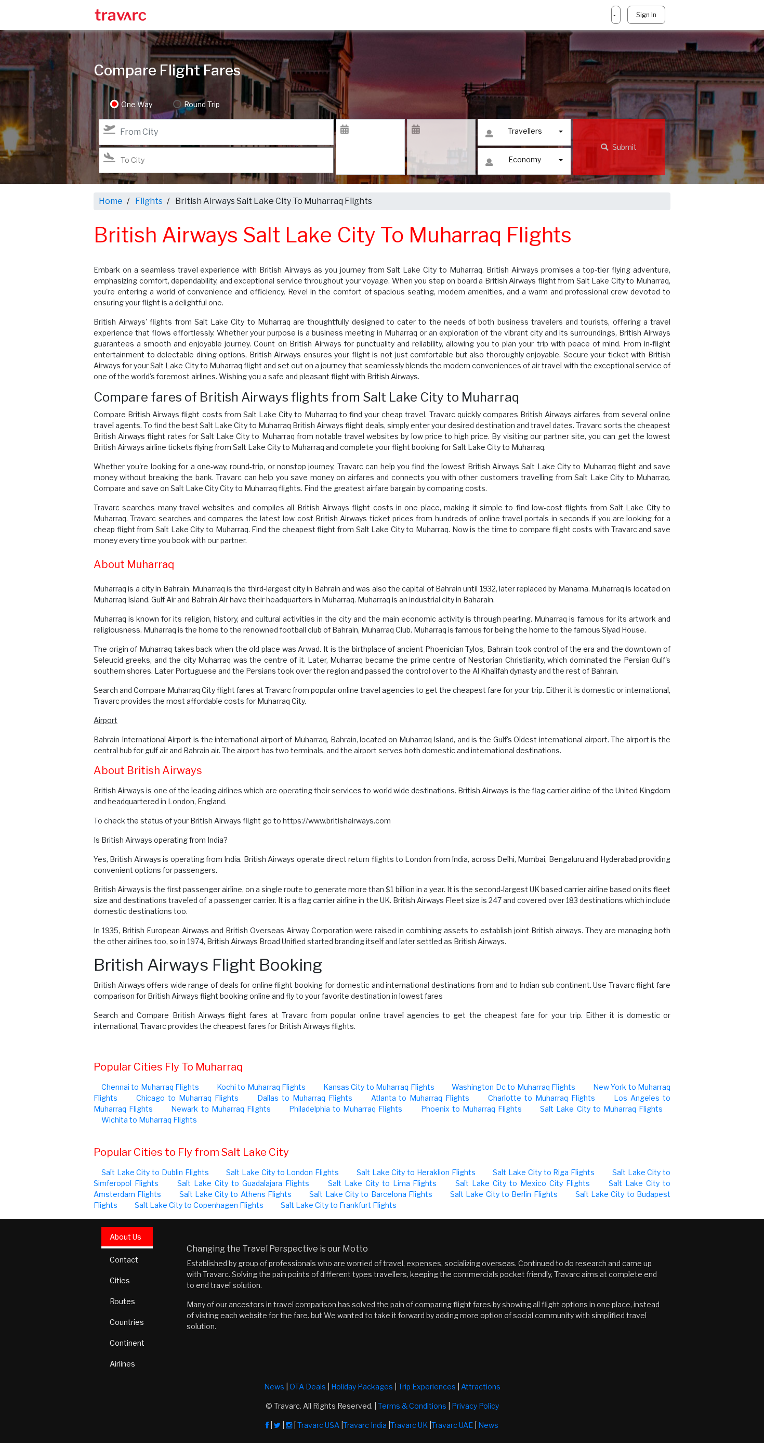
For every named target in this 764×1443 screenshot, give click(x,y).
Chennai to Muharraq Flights (150, 1087)
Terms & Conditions (412, 1405)
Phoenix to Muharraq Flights (471, 1108)
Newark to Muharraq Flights (220, 1108)
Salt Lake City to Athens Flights (235, 1194)
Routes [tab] (122, 1301)
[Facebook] (267, 1425)
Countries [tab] (127, 1322)
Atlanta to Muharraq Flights (420, 1097)
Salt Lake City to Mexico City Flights (522, 1183)
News (274, 1386)
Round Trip (202, 104)
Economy (524, 159)
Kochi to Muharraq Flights (261, 1087)
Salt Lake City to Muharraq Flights (601, 1108)
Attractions (480, 1386)
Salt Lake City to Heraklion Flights (416, 1172)
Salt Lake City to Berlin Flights (503, 1194)
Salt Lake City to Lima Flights (382, 1183)
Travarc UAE (452, 1425)
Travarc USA (318, 1425)
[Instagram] (289, 1425)
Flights (149, 201)
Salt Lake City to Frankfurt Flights (339, 1205)
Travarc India (365, 1425)
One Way (136, 104)
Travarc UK (409, 1425)
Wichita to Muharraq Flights (149, 1119)
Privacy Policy (475, 1405)
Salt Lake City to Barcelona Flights (370, 1194)
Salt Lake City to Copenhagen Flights (199, 1205)
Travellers (525, 130)
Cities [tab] (120, 1280)
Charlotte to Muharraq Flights (541, 1097)
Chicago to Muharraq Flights (187, 1097)
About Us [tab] (125, 1236)
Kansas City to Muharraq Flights (378, 1087)
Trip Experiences (427, 1386)
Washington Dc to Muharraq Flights (513, 1087)
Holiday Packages (362, 1386)
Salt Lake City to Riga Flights (544, 1172)
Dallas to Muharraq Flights (304, 1097)
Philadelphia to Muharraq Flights (345, 1108)
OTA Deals (307, 1386)
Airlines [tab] (122, 1363)
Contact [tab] (124, 1259)
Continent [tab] (127, 1342)
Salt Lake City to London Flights (282, 1172)
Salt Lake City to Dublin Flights (155, 1172)
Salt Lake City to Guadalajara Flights (243, 1183)
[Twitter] (277, 1425)
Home (111, 201)
